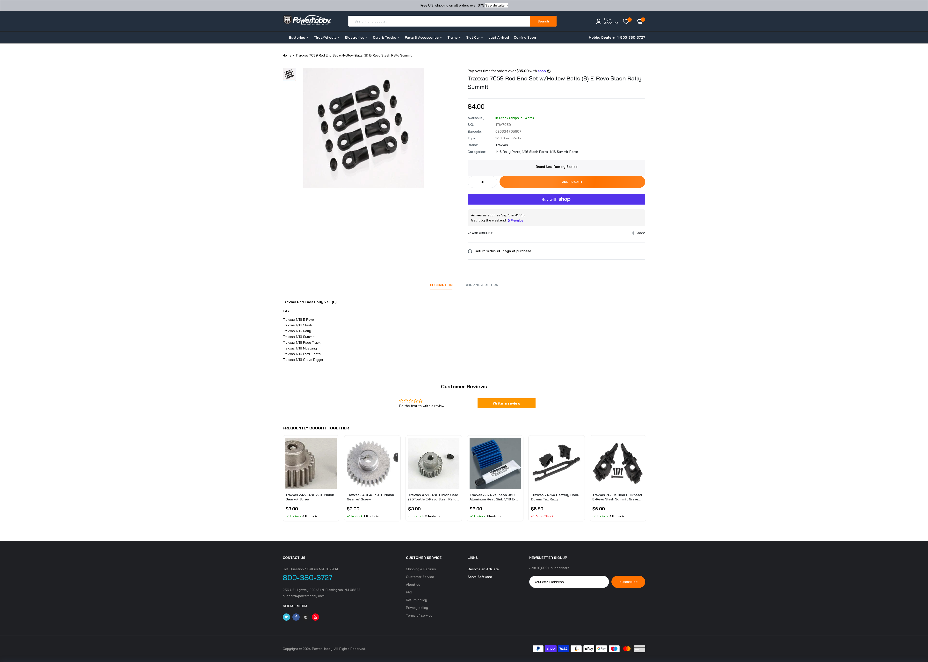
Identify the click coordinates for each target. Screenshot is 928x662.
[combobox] (439, 21)
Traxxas (501, 145)
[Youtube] (315, 617)
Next (645, 481)
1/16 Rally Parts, (508, 151)
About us (413, 584)
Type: (472, 138)
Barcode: (475, 131)
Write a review (506, 403)
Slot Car (473, 37)
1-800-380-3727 (631, 37)
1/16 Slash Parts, (536, 151)
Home (287, 55)
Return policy (416, 600)
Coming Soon (525, 37)
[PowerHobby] (307, 21)
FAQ (409, 592)
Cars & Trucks (385, 37)
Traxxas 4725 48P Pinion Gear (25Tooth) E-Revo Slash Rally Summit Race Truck (433, 497)
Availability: (476, 118)
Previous (283, 481)
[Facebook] (296, 617)
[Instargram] (305, 617)
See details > (496, 5)
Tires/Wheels (325, 37)
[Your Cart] (641, 21)
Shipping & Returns (421, 569)
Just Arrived (498, 37)
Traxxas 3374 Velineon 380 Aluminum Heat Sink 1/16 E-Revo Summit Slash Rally (492, 497)
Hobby (602, 37)
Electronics (355, 37)
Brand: (473, 145)
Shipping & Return (481, 285)
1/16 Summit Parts (564, 151)
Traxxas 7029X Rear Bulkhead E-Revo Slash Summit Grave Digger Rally (617, 497)
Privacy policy (417, 607)
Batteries (297, 37)
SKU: (471, 124)
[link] (332, 445)
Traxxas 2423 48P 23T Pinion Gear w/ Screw (309, 497)
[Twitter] (286, 617)
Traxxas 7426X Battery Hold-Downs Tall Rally (555, 497)
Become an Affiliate (483, 569)
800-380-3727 (308, 577)
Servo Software (480, 577)
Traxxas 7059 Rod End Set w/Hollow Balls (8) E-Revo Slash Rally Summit (555, 82)
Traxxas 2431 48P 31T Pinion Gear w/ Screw (370, 497)
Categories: (477, 151)
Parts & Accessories (422, 37)
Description (441, 285)
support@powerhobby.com (304, 596)
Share (640, 233)
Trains (452, 37)
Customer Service (420, 577)
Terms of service (419, 615)
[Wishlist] (627, 21)
